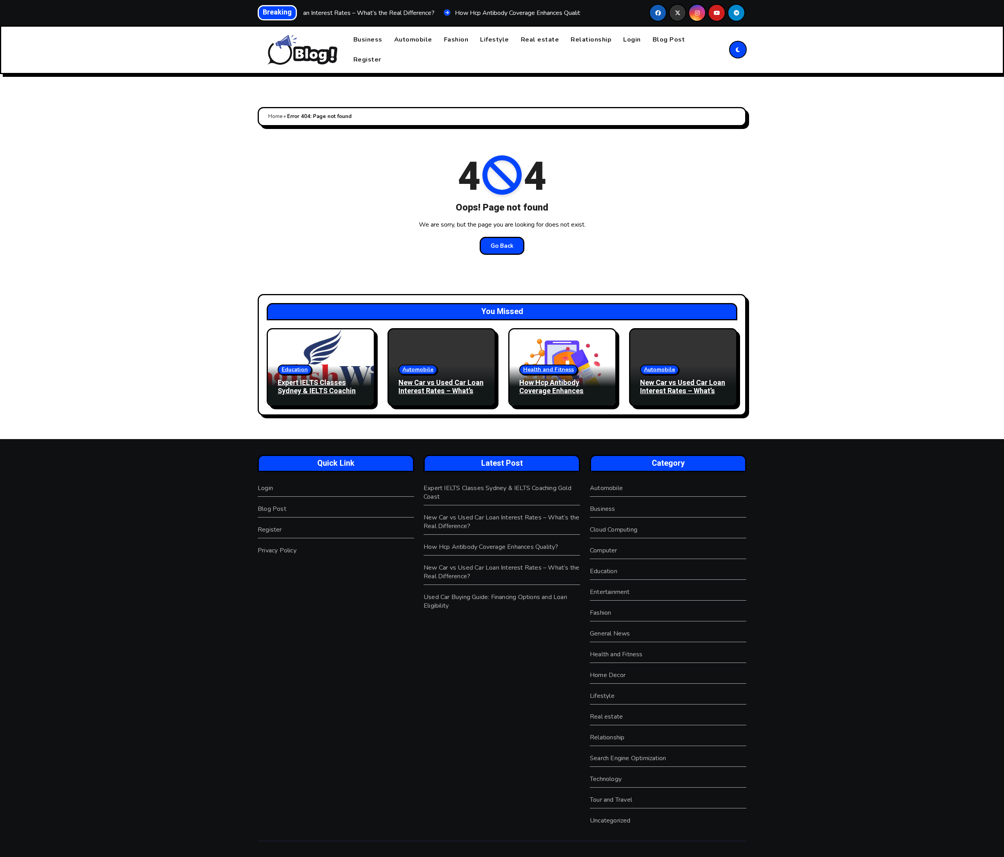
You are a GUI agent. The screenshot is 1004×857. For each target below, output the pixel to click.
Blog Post (669, 39)
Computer (603, 550)
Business (367, 39)
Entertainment (610, 592)
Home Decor (608, 675)
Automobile (413, 39)
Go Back (502, 246)
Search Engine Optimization (628, 758)
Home (275, 116)
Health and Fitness (548, 369)
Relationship (591, 39)
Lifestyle (494, 39)
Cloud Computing (613, 529)
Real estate (540, 39)
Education (295, 369)
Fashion (456, 39)
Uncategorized (610, 820)
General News (610, 633)
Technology (606, 779)
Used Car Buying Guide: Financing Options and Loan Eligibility (495, 601)
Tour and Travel (611, 799)
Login (632, 39)
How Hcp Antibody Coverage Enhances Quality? (551, 391)
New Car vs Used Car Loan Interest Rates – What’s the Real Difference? (441, 391)
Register (367, 59)
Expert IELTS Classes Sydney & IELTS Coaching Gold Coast (319, 391)
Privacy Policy (277, 550)
